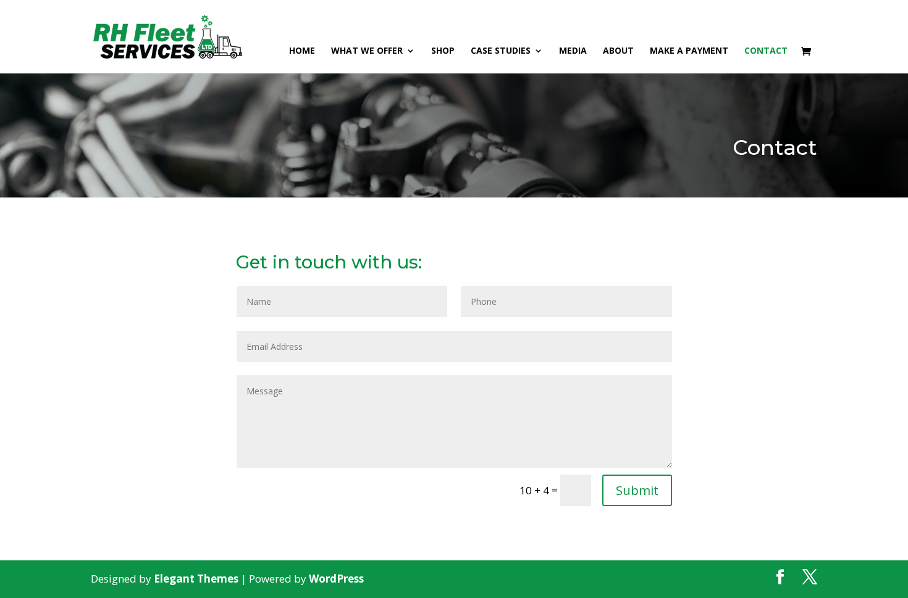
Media (573, 51)
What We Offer (367, 51)
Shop (443, 51)
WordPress (336, 578)
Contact (766, 51)
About (618, 51)
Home (302, 51)
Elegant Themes (196, 578)
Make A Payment (689, 51)
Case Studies (501, 51)
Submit (637, 490)
